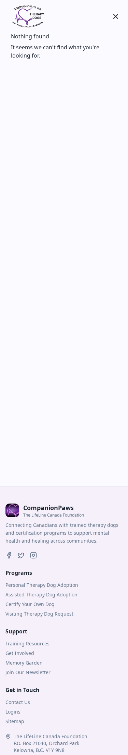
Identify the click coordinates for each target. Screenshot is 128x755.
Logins (12, 711)
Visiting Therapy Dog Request (39, 613)
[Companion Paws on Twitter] (21, 555)
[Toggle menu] (116, 16)
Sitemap (14, 721)
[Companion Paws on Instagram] (33, 555)
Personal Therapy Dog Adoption (41, 585)
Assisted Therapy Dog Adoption (41, 594)
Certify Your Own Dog (30, 604)
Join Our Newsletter (28, 672)
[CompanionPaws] (27, 16)
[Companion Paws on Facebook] (8, 555)
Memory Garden (24, 662)
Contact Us (17, 702)
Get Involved (19, 653)
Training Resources (27, 643)
